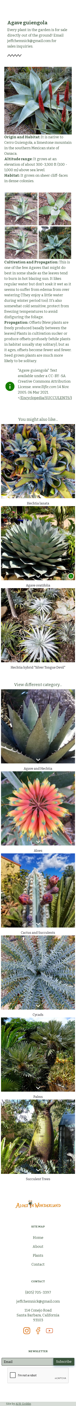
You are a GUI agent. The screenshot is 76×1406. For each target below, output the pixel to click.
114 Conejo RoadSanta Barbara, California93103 (38, 1315)
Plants (38, 1255)
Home (38, 1237)
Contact (38, 1264)
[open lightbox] (21, 209)
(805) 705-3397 (38, 1292)
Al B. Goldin (23, 1404)
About (38, 1246)
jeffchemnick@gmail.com (38, 1301)
